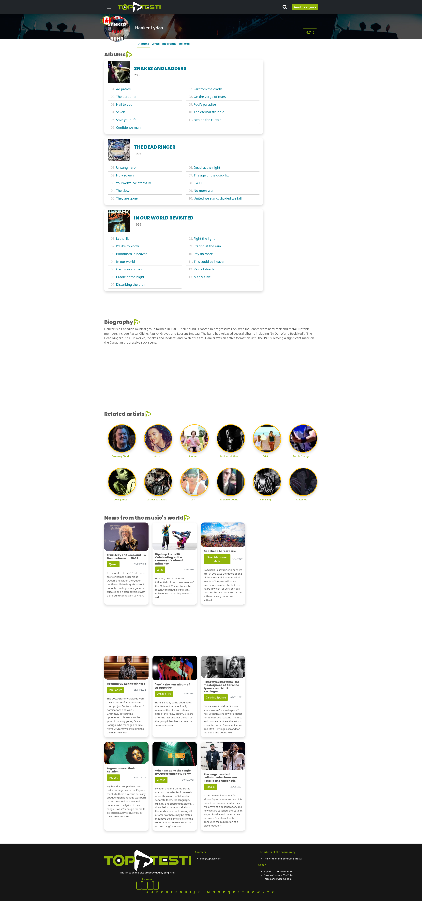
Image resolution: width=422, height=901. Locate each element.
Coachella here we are (220, 551)
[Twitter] (156, 885)
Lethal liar (123, 238)
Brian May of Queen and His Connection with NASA (126, 556)
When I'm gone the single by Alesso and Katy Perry (173, 772)
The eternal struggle (209, 112)
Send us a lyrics (304, 7)
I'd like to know (127, 246)
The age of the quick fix (211, 175)
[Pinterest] (145, 885)
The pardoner (126, 96)
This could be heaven (209, 261)
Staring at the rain (207, 246)
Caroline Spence (216, 697)
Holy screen (125, 175)
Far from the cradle (208, 89)
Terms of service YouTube (278, 875)
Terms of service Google (278, 878)
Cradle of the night (130, 277)
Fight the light (204, 238)
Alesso (161, 780)
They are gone (127, 198)
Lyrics (155, 43)
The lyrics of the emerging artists (283, 858)
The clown (123, 190)
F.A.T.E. (199, 183)
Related (184, 43)
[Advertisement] (292, 72)
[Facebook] (139, 885)
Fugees (113, 777)
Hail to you (124, 104)
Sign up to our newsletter (278, 871)
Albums (143, 43)
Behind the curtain (208, 119)
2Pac (160, 569)
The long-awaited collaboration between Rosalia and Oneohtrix (220, 777)
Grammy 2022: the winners (126, 684)
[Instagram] (150, 885)
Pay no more (203, 254)
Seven (120, 112)
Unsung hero (126, 167)
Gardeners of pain (129, 269)
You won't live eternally (133, 183)
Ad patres (123, 89)
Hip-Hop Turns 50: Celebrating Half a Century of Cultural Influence (169, 559)
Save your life (126, 119)
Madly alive (202, 277)
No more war (204, 190)
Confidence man (128, 127)
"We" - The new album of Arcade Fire (172, 686)
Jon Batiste (115, 690)
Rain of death (204, 269)
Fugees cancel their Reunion (121, 770)
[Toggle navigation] (108, 7)
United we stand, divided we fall (218, 198)
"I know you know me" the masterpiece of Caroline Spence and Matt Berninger (222, 686)
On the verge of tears (210, 96)
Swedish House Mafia (216, 559)
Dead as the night (207, 167)
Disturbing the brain (131, 284)
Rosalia (210, 787)
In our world (125, 261)
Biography (169, 43)
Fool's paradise (205, 104)
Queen (113, 564)
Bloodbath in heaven (131, 254)
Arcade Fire (164, 694)
